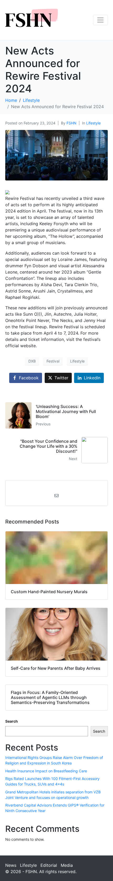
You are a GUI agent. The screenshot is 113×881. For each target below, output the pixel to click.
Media (67, 865)
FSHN (71, 123)
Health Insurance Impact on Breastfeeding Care (46, 771)
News (10, 865)
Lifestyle (93, 123)
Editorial (48, 865)
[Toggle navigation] (100, 20)
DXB (32, 361)
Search (11, 721)
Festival (53, 361)
